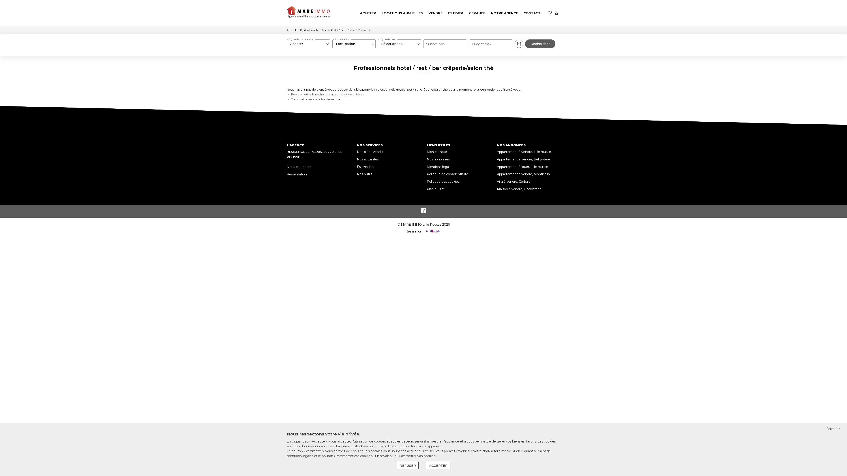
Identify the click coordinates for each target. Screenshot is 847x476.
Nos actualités (368, 159)
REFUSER (408, 465)
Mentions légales (440, 167)
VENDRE (435, 13)
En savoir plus (386, 456)
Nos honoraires (438, 159)
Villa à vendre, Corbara (513, 182)
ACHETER (368, 13)
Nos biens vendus (370, 152)
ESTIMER (455, 13)
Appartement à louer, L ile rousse (522, 167)
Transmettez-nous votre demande (315, 99)
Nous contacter (299, 167)
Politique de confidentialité (447, 174)
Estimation (365, 167)
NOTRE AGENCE (504, 13)
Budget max (481, 44)
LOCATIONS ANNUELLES (402, 13)
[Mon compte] (556, 13)
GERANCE (477, 13)
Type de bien (388, 39)
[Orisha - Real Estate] (432, 231)
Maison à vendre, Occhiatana (519, 189)
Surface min (435, 44)
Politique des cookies (443, 182)
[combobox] (308, 44)
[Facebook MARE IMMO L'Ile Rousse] (423, 212)
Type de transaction (301, 39)
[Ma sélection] (550, 13)
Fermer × (833, 429)
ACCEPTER (438, 465)
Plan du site (436, 189)
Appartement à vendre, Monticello (523, 174)
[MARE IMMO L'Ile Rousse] (309, 13)
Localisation (342, 39)
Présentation (297, 174)
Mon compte (437, 152)
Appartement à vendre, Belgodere (523, 159)
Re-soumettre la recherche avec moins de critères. (327, 94)
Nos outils (364, 174)
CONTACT (532, 13)
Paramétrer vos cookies (417, 456)
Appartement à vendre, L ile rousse (524, 152)
